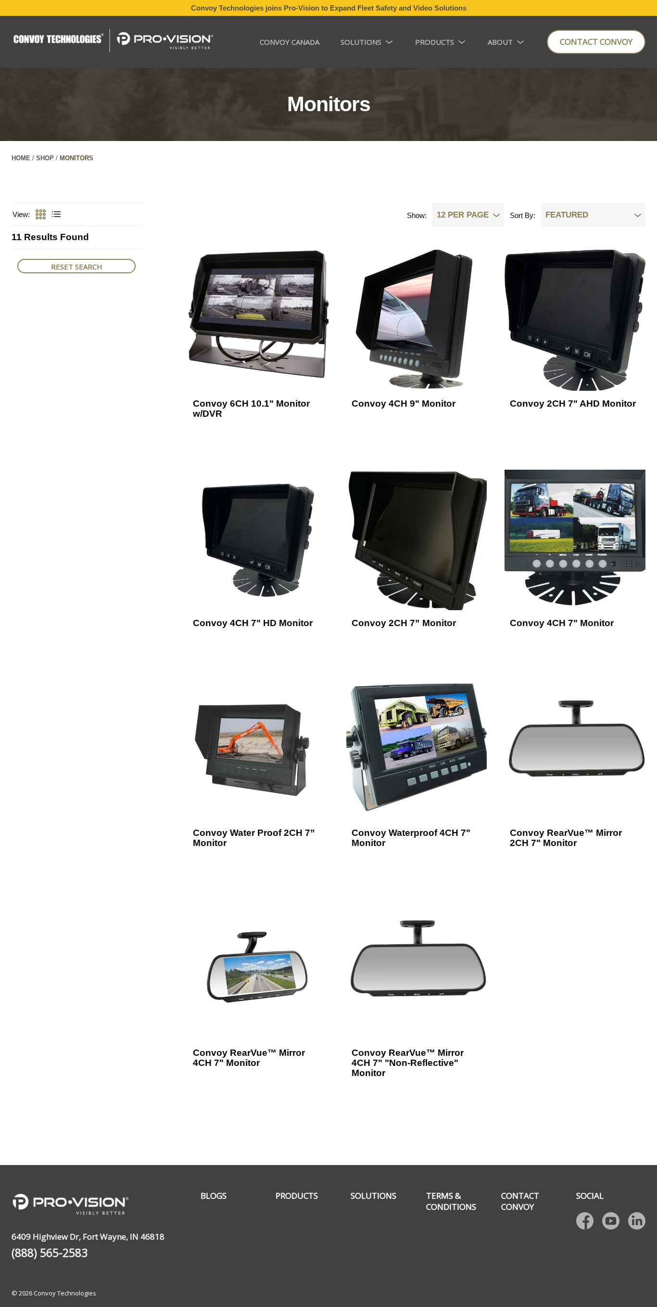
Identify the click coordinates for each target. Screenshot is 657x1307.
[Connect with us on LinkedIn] (636, 1221)
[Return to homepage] (113, 42)
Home (21, 158)
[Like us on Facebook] (585, 1221)
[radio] (39, 214)
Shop (45, 158)
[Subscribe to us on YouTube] (610, 1221)
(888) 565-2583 (50, 1253)
